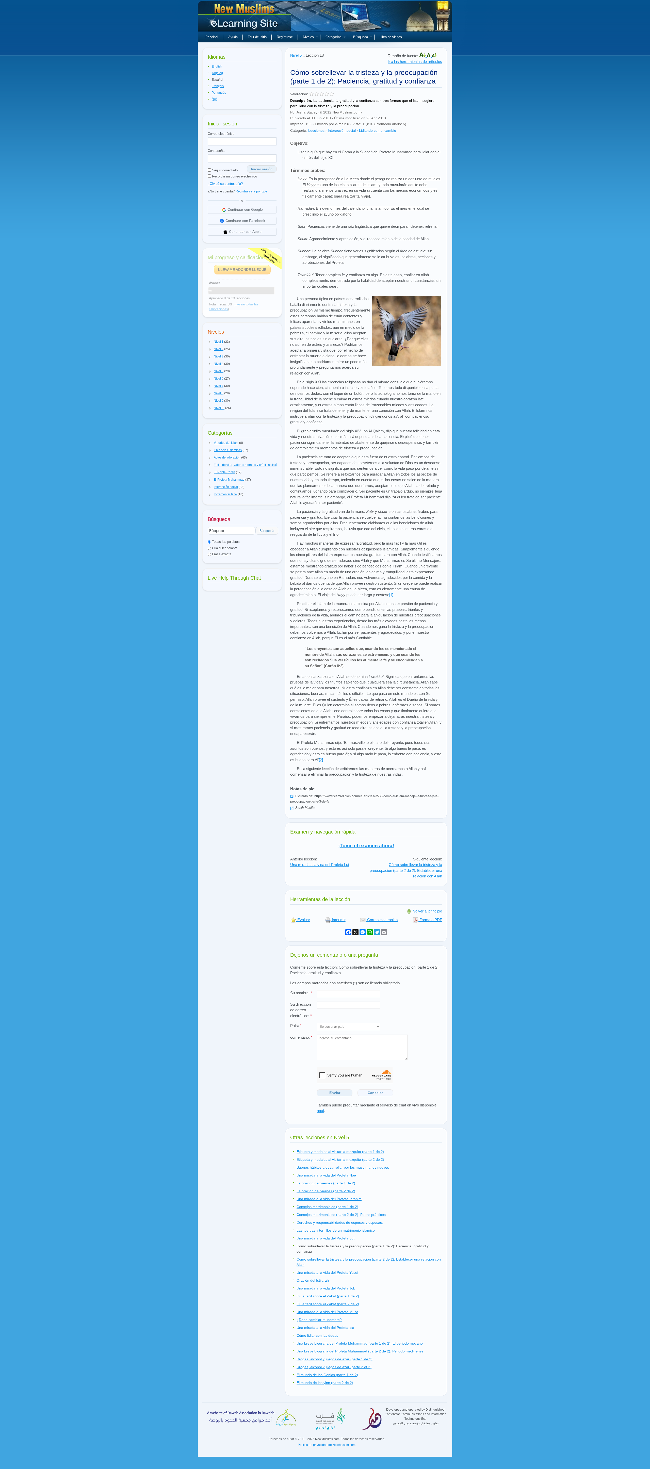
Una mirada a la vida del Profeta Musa (327, 1312)
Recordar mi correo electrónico (234, 176)
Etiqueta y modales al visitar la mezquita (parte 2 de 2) (340, 1159)
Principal (211, 37)
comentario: (301, 1037)
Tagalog (217, 73)
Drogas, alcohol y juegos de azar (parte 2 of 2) (334, 1367)
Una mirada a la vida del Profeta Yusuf (327, 1272)
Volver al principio (427, 911)
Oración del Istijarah (313, 1280)
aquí (320, 1110)
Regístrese (285, 37)
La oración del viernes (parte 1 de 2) (326, 1183)
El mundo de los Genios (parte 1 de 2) (327, 1375)
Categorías (334, 37)
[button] (210, 342)
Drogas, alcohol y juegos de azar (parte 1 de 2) (334, 1359)
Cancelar (375, 1093)
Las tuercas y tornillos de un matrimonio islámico (336, 1230)
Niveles (308, 37)
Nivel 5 (296, 55)
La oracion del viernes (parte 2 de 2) (326, 1191)
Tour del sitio (257, 37)
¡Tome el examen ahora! (366, 845)
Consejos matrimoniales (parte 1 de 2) (327, 1207)
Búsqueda (360, 37)
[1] (391, 595)
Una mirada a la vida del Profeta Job (326, 1288)
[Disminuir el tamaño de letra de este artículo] (434, 56)
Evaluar (303, 920)
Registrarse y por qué (251, 191)
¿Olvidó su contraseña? (225, 184)
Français (218, 86)
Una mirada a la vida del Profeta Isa (325, 1328)
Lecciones (316, 130)
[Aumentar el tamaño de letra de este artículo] (423, 56)
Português (219, 92)
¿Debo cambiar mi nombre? (319, 1320)
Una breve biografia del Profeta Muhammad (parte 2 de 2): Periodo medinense (360, 1351)
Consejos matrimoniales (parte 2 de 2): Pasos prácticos (341, 1215)
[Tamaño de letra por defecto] (429, 56)
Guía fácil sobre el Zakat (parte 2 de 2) (328, 1304)
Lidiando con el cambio (377, 130)
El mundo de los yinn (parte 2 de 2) (325, 1383)
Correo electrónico (221, 134)
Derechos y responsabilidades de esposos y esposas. (340, 1222)
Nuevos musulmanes (245, 17)
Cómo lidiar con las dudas (317, 1335)
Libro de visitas (391, 37)
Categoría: (298, 130)
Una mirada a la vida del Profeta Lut (319, 864)
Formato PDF (430, 920)
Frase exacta (221, 554)
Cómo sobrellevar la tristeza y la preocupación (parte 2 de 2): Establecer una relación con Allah (406, 870)
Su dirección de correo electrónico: (301, 1010)
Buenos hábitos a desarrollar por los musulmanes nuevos (343, 1167)
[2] (321, 760)
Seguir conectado (224, 170)
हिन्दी (214, 99)
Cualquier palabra (224, 548)
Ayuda (233, 37)
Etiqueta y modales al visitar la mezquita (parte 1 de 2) (340, 1152)
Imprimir (338, 920)
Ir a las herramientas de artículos (415, 61)
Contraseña (216, 151)
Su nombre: (301, 993)
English (217, 66)
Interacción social (342, 130)
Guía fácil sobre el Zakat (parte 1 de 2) (328, 1296)
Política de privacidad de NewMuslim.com (326, 1445)
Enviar (334, 1093)
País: (295, 1025)
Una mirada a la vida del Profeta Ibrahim (329, 1199)
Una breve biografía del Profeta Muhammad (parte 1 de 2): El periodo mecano (360, 1343)
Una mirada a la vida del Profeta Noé (326, 1175)
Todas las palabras (225, 542)
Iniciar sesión (261, 169)
